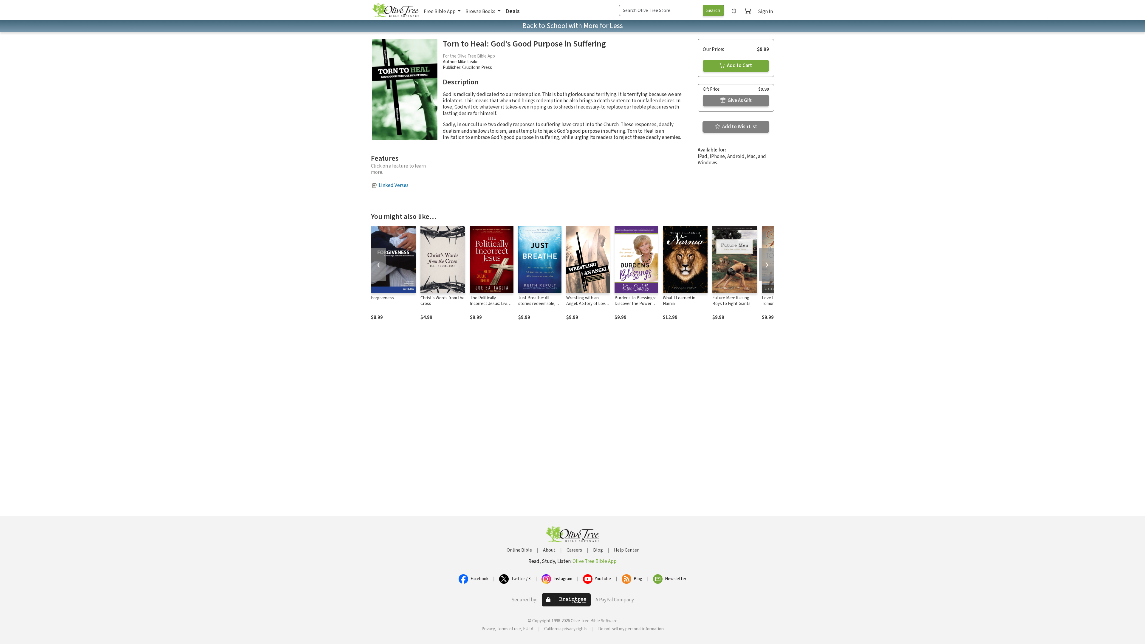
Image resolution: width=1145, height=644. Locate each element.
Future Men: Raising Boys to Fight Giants (731, 301)
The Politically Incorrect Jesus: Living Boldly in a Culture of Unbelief (491, 306)
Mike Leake (468, 62)
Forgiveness (382, 298)
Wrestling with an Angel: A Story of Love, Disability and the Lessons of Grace (587, 306)
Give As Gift (739, 100)
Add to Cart (739, 65)
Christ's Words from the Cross (442, 301)
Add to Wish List (739, 126)
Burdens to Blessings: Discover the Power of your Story (635, 303)
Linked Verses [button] (394, 185)
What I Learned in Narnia (679, 301)
